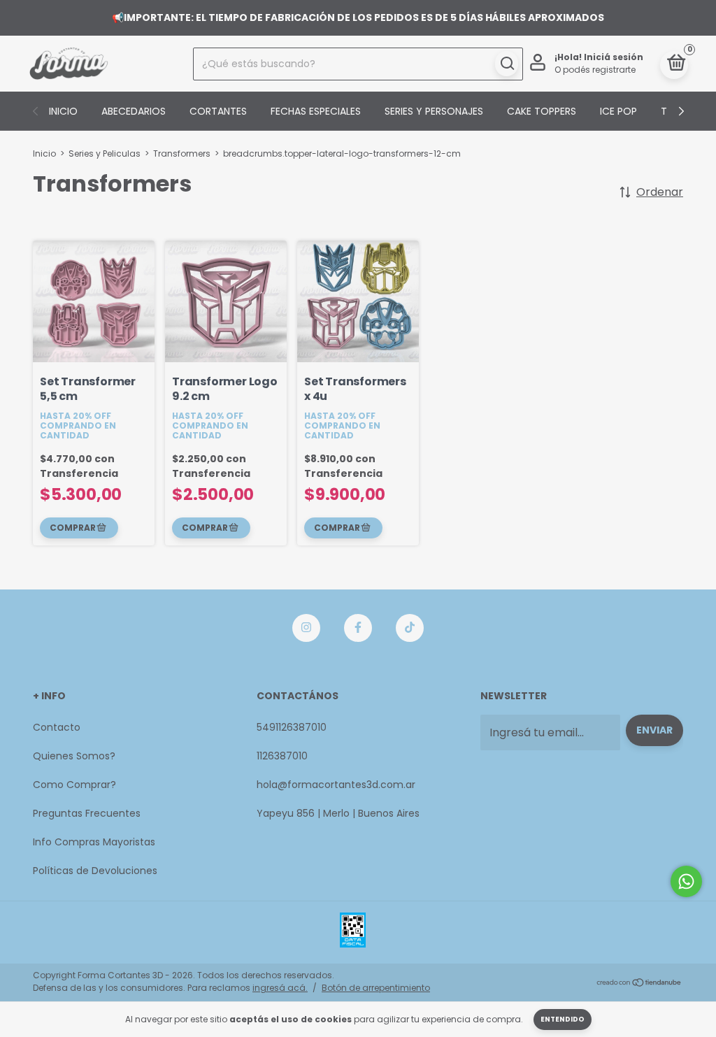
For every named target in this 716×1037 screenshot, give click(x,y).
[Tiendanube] (639, 983)
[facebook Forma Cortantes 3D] (358, 628)
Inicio (63, 111)
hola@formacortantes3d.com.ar (336, 785)
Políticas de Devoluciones (95, 871)
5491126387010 (292, 727)
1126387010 (282, 756)
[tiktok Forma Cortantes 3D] (410, 628)
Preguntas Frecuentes (87, 813)
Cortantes (218, 111)
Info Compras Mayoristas (94, 842)
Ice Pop (618, 111)
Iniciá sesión (613, 57)
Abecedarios (133, 111)
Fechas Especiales (316, 111)
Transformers (181, 153)
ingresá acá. (280, 988)
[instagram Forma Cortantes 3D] (306, 628)
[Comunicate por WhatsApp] (686, 881)
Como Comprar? (74, 785)
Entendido (562, 1019)
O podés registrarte (595, 70)
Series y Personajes (434, 111)
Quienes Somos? (74, 756)
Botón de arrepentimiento (376, 988)
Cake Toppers (541, 111)
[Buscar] (506, 63)
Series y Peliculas (105, 153)
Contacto (56, 727)
